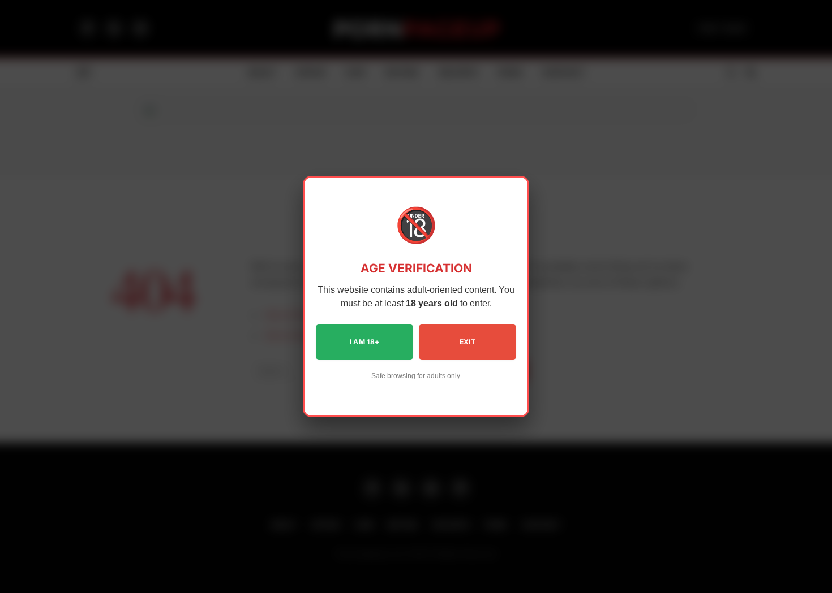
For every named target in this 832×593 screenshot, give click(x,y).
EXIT (467, 341)
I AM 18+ (365, 341)
